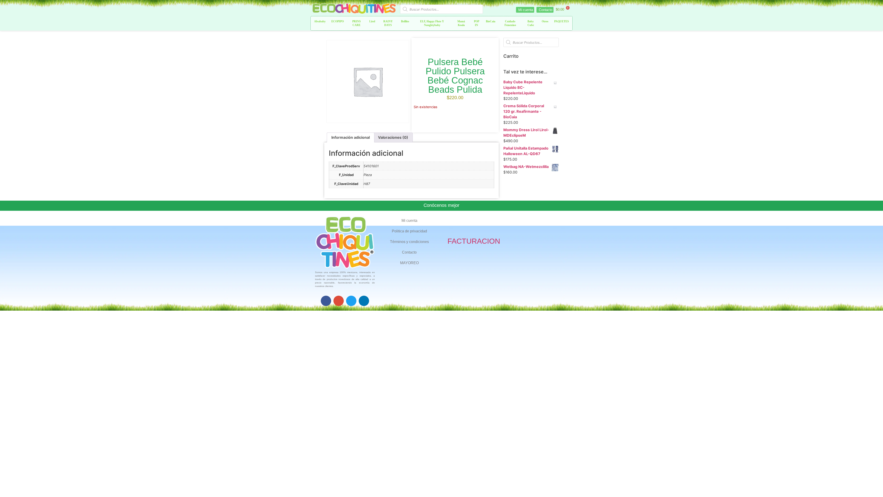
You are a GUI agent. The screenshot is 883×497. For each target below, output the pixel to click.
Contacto (409, 252)
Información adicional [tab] (350, 137)
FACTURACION (473, 241)
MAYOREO (409, 263)
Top (872, 486)
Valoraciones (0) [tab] (393, 137)
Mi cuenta (409, 220)
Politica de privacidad (409, 231)
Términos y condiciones (409, 242)
